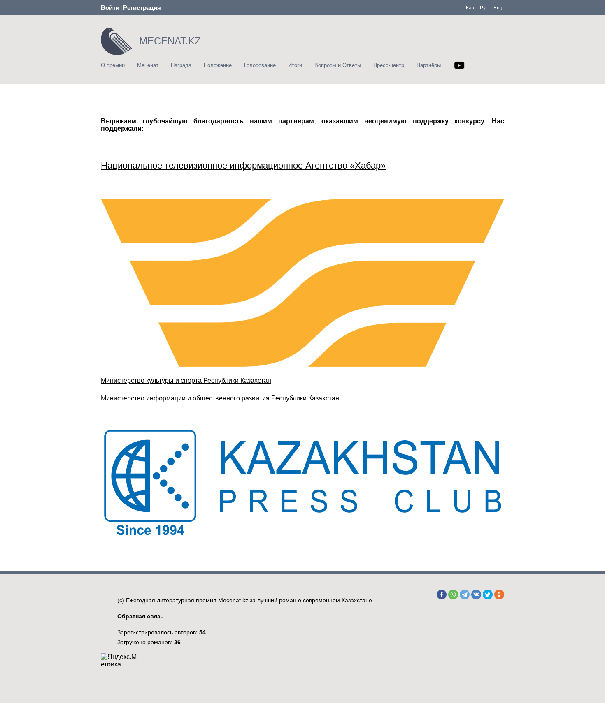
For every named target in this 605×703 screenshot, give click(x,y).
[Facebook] (442, 594)
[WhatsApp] (453, 594)
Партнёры (429, 65)
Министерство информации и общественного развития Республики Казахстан (220, 398)
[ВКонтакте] (476, 594)
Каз (470, 8)
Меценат (147, 65)
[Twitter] (488, 594)
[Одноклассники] (499, 594)
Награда (181, 65)
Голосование (260, 65)
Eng (498, 8)
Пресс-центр (388, 65)
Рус (484, 8)
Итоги (295, 65)
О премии (113, 65)
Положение (218, 65)
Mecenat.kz (233, 600)
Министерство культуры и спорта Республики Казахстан (186, 380)
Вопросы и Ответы (337, 65)
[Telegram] (465, 594)
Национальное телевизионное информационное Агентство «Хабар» (243, 165)
